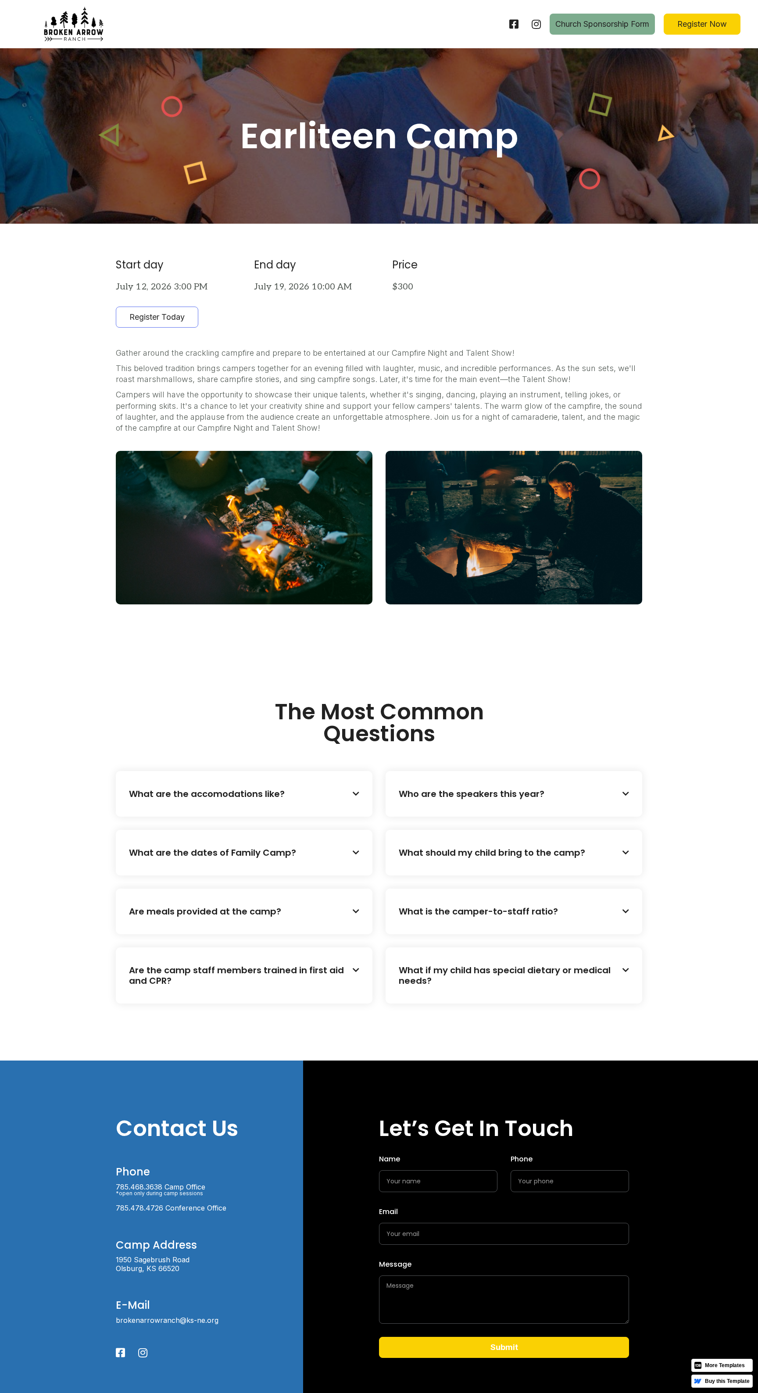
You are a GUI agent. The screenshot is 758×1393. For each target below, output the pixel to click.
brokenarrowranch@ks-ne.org (167, 1320)
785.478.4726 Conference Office (171, 1208)
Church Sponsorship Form (602, 24)
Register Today (157, 316)
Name (389, 1159)
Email (388, 1212)
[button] (244, 794)
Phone (522, 1159)
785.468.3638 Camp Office (160, 1190)
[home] (74, 24)
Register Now (702, 24)
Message (395, 1264)
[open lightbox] (244, 527)
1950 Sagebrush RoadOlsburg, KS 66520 (153, 1264)
